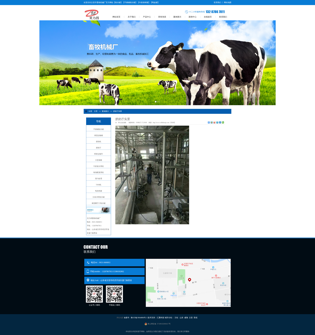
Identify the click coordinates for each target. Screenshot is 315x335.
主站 (176, 318)
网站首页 (116, 17)
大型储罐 (98, 160)
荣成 (195, 318)
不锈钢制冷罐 (98, 129)
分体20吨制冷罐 (99, 197)
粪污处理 (98, 179)
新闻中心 (193, 17)
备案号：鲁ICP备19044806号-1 (135, 318)
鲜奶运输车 (98, 154)
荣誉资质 (162, 17)
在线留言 (208, 17)
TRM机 (98, 185)
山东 (181, 318)
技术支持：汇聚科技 (156, 318)
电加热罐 (98, 191)
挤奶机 (98, 142)
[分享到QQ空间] (212, 122)
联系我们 (223, 17)
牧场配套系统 (98, 172)
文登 (191, 318)
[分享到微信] (223, 122)
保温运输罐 (98, 135)
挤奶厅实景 (117, 111)
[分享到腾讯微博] (217, 122)
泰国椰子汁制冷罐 (98, 203)
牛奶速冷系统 (98, 166)
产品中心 (147, 17)
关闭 (172, 122)
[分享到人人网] (220, 122)
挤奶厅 (98, 148)
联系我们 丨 (219, 2)
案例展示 (177, 17)
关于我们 (132, 17)
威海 (186, 318)
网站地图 (227, 2)
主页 (95, 111)
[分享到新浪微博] (214, 122)
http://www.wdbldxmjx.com (161, 122)
